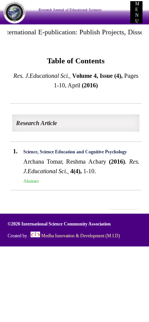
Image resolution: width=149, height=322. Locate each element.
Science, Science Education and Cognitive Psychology (75, 152)
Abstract (31, 181)
